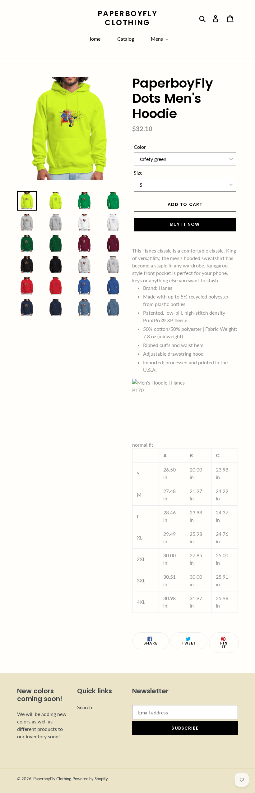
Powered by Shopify (90, 778)
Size (138, 172)
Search (84, 707)
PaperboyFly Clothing (127, 18)
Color (140, 147)
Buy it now (185, 224)
